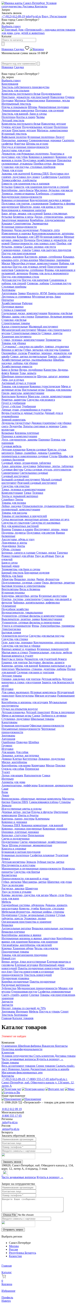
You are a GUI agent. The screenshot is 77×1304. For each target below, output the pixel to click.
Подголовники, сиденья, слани (21, 582)
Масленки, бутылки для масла (53, 190)
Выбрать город (11, 26)
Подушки (7, 100)
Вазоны (6, 529)
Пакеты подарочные (43, 981)
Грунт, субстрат (11, 406)
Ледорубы (15, 426)
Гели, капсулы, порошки (17, 642)
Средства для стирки (14, 639)
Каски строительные (14, 326)
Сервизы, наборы (38, 283)
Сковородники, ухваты (16, 250)
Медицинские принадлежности (37, 988)
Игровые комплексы (43, 692)
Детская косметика (13, 861)
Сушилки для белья (13, 319)
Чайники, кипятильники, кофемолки (36, 602)
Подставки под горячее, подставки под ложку (35, 175)
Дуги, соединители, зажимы (19, 439)
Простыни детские (24, 130)
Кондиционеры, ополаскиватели (54, 642)
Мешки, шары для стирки (17, 316)
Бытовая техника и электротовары (23, 585)
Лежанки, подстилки (51, 758)
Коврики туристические (45, 386)
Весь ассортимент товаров (18, 1065)
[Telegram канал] (33, 1089)
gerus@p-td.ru (10, 1129)
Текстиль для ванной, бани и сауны (24, 113)
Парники (44, 439)
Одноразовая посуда (24, 991)
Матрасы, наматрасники (52, 130)
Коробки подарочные (15, 981)
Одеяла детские (11, 127)
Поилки (60, 765)
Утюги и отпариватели (16, 625)
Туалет (5, 772)
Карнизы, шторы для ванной (19, 665)
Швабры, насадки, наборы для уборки (33, 361)
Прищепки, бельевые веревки (54, 316)
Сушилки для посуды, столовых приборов (28, 166)
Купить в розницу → (50, 1059)
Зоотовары (8, 735)
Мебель (6, 901)
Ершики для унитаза (14, 662)
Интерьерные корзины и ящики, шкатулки (28, 938)
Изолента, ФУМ (37, 293)
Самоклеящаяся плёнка (43, 802)
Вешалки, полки (24, 579)
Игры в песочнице (63, 712)
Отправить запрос (13, 1229)
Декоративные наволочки (17, 110)
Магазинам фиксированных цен (22, 1072)
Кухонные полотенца (41, 137)
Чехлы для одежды (46, 948)
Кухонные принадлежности (19, 226)
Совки (46, 775)
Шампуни (31, 888)
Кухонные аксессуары (53, 595)
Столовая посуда (60, 283)
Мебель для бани (12, 575)
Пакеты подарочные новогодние (39, 968)
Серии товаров (46, 1065)
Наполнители (32, 775)
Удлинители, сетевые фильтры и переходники (30, 622)
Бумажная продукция (15, 725)
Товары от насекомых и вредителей (24, 516)
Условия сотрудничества (17, 1055)
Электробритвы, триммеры (57, 625)
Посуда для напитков (35, 280)
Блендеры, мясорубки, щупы (19, 595)
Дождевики (8, 546)
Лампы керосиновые (61, 293)
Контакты (41, 6)
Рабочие (27, 303)
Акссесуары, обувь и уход (17, 539)
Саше (4, 788)
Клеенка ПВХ (40, 173)
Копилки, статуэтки (14, 835)
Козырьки (7, 432)
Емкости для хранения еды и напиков (25, 183)
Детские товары (11, 675)
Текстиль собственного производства (25, 87)
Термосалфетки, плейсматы (19, 180)
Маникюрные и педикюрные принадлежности (31, 868)
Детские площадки (13, 449)
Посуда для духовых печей (30, 266)
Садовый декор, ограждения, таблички (26, 462)
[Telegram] (1, 1173)
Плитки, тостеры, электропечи (21, 599)
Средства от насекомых (45, 522)
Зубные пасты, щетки (50, 861)
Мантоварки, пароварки (54, 260)
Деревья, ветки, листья (15, 812)
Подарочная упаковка (15, 978)
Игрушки (7, 689)
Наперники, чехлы (58, 100)
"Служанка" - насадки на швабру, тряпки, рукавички (35, 346)
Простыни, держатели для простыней (25, 97)
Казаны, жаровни (12, 256)
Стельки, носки (46, 552)
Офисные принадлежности (47, 725)
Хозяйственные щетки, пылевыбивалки (26, 359)
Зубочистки (8, 988)
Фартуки (19, 143)
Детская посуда (11, 280)
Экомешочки (40, 223)
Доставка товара (65, 1055)
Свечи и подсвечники (15, 838)
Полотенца (8, 117)
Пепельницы (36, 835)
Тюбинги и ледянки (54, 715)
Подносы (30, 240)
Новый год (8, 958)
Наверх (6, 1300)
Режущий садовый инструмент (37, 482)
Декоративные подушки (53, 107)
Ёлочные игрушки (26, 965)
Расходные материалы (15, 984)
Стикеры (65, 802)
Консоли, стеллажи (52, 908)
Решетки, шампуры (13, 399)
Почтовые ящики (12, 306)
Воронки (7, 230)
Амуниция (8, 738)
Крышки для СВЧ (28, 236)
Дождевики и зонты (14, 542)
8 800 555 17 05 (11, 1115)
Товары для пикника (58, 389)
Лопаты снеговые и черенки (41, 426)
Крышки (7, 223)
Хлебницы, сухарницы (50, 193)
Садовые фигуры (12, 469)
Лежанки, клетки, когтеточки (20, 755)
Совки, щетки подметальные (28, 356)
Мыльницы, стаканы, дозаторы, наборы (41, 669)
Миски (5, 263)
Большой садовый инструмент (20, 479)
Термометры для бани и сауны (20, 569)
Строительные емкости (26, 333)
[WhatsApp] (2, 1173)
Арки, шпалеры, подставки (18, 466)
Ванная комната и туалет (17, 655)
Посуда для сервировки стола (20, 276)
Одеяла (69, 97)
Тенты (19, 499)
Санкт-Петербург (34, 3)
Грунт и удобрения (13, 403)
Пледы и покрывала (14, 107)
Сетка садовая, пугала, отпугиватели (47, 469)
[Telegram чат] (11, 1089)
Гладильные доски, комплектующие (24, 313)
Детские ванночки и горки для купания (36, 680)
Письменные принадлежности (20, 728)
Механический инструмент (18, 329)
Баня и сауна (9, 562)
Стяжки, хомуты (51, 333)
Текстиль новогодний (38, 974)
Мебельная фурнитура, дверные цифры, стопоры (32, 911)
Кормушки (38, 765)
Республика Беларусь (22, 1252)
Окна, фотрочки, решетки (58, 582)
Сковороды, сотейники (29, 270)
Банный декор (10, 565)
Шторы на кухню (37, 143)
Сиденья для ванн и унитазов (35, 672)
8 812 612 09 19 (11, 1109)
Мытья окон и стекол (14, 652)
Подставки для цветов (41, 532)
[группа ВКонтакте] (10, 1092)
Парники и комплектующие (19, 436)
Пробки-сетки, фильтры (48, 163)
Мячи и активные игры (16, 715)
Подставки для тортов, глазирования (24, 203)
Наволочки (57, 97)
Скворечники (10, 472)
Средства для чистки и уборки (20, 645)
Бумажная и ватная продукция (20, 851)
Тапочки (62, 552)
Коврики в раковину (42, 156)
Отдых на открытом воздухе (19, 708)
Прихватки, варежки (14, 140)
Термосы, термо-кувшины (18, 193)
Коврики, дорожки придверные (21, 828)
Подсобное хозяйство (15, 609)
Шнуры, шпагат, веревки (53, 376)
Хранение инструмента (16, 336)
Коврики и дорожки (14, 822)
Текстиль (7, 1014)
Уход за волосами (12, 885)
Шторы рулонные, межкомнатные (30, 845)
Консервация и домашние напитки (23, 210)
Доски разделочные (26, 230)
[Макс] (70, 1089)
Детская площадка (13, 712)
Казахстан (15, 1256)
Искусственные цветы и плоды (21, 808)
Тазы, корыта (27, 373)
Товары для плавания (15, 386)
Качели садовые (36, 449)
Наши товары (10, 1062)
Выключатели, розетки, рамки (20, 619)
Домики (6, 758)
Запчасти (7, 1001)
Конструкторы (24, 695)
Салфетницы (49, 176)
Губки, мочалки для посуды (40, 349)
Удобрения (29, 406)
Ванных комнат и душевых (18, 649)
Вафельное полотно (14, 137)
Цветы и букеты (28, 815)
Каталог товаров (22, 1018)
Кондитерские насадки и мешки (50, 200)
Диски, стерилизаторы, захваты (54, 216)
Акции (25, 1069)
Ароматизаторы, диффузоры (19, 785)
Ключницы (42, 818)
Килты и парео (25, 117)
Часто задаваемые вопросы (19, 1059)
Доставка (28, 6)
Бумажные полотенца (15, 855)
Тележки (37, 492)
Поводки (22, 742)
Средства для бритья (27, 871)
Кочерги (21, 396)
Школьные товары (42, 718)
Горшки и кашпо (22, 529)
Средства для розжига (41, 399)
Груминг (7, 745)
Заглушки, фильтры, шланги (46, 662)
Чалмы (40, 117)
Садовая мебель (11, 446)
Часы (4, 845)
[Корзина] (37, 49)
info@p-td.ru (33, 16)
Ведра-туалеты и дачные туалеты (22, 413)
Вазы (4, 792)
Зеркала (6, 805)
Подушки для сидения (49, 110)
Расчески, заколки (12, 888)
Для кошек (8, 752)
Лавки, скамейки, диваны (31, 452)
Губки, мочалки (11, 881)
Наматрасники (36, 100)
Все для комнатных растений (20, 526)
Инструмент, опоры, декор (51, 529)
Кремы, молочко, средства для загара (25, 895)
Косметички (9, 875)
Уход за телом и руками (16, 891)
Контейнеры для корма (16, 765)
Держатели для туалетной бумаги (45, 659)
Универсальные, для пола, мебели (50, 652)
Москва (14, 1246)
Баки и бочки (10, 369)
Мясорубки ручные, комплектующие (34, 263)
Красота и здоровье (13, 848)
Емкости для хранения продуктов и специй (41, 186)
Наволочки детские (53, 123)
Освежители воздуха (14, 635)
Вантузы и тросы (12, 659)
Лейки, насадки (11, 506)
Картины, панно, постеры (18, 818)
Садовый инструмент (15, 476)
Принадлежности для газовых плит (33, 243)
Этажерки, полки (35, 918)
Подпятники (9, 915)
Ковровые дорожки (55, 828)
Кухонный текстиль (14, 133)
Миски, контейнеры (14, 762)
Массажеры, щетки (34, 881)
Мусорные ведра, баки (46, 296)
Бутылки (7, 186)
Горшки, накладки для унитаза (21, 679)
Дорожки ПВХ (11, 825)
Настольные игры (33, 389)
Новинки (7, 49)
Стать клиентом (44, 1055)
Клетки (17, 758)
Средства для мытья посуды (46, 635)
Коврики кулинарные (15, 200)
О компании (9, 1045)
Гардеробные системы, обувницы (22, 905)
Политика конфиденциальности (21, 1049)
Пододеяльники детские (37, 127)
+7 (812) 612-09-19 (13, 16)
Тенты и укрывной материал (19, 496)
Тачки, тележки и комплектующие (23, 489)
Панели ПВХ (19, 802)
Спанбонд (7, 499)
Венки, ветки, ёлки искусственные (23, 961)
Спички (34, 994)
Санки (36, 715)
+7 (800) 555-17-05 (38, 1079)
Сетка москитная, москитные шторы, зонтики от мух (35, 519)
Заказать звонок (12, 1161)
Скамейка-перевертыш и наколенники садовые (31, 454)
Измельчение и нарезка (16, 233)
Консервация (9, 83)
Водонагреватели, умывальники (22, 612)
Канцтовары (9, 722)
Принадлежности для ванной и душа (25, 878)
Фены (35, 625)
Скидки (19, 49)
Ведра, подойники (31, 369)
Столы (53, 456)
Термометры (53, 339)
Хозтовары (8, 290)
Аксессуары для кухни (15, 150)
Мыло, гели (56, 895)
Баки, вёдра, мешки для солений (22, 213)
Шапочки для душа (59, 881)
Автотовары (9, 293)
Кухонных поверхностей (53, 649)
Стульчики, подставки (15, 718)
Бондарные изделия (36, 572)
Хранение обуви (23, 948)
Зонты (21, 546)
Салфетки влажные (42, 855)
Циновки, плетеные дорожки (20, 831)
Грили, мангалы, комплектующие (22, 393)
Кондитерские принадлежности (21, 196)
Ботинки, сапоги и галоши (18, 552)
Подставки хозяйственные (39, 160)
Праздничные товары (15, 951)
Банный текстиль (12, 572)
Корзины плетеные (27, 432)
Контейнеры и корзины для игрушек (24, 702)
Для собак (22, 752)
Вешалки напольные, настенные (52, 928)
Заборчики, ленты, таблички (55, 466)
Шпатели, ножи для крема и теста (41, 206)
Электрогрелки (11, 629)
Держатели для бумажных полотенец (25, 153)
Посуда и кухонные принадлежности (25, 147)
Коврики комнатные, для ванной (42, 825)
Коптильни (8, 396)
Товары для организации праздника (24, 955)
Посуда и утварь (49, 1011)
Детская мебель (51, 679)
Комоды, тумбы (29, 908)
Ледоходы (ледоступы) (15, 423)
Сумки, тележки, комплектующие (23, 339)
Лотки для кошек (12, 775)
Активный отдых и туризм (18, 383)
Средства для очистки (15, 486)
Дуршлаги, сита (49, 230)
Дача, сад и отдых (12, 379)
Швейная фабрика (30, 1045)
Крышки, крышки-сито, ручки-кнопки (38, 258)
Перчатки (7, 299)
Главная (6, 1018)
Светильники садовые (34, 472)
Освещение (8, 605)
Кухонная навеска (51, 236)
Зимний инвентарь (13, 419)
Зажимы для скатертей (15, 173)
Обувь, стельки (11, 549)
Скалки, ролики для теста (39, 246)
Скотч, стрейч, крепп (14, 994)
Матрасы (20, 100)
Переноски (32, 768)
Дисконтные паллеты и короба (49, 1069)
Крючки (6, 948)
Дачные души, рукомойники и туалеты (26, 409)
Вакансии (48, 1045)
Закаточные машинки (15, 220)
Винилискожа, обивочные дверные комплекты (31, 798)
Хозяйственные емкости (16, 366)
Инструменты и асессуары (18, 865)
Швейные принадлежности (18, 376)
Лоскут (59, 137)
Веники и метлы (12, 349)
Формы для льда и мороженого (49, 273)
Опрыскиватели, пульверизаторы (43, 506)
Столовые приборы (13, 286)
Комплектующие (12, 492)
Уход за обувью (44, 556)
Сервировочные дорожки (45, 140)
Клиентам (7, 1052)
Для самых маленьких (15, 692)
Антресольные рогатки (16, 928)
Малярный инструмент (43, 326)
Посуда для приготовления (18, 253)
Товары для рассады (14, 512)
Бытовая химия (11, 632)
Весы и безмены (29, 589)
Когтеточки (30, 758)
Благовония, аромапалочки (55, 785)
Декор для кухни (12, 170)
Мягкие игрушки (45, 695)
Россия (13, 1249)
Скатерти (64, 176)
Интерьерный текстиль (16, 103)
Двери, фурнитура (47, 579)
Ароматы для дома (13, 782)
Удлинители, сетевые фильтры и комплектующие (32, 615)
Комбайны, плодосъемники (47, 220)
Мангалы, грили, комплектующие (49, 396)
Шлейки (33, 742)
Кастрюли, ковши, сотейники (43, 256)
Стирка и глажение (13, 309)
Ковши (14, 373)
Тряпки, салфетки (59, 356)
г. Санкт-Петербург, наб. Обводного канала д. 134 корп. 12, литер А (37, 1082)
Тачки (27, 492)
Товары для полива (13, 502)
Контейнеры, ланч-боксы (17, 190)
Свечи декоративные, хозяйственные (43, 841)
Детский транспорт (38, 712)
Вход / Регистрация (54, 16)
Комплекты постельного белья (20, 93)
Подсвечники (10, 841)
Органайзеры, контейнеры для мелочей (26, 945)
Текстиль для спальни (15, 90)
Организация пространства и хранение (26, 921)
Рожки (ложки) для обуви (17, 556)
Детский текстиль (12, 120)
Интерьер (7, 778)
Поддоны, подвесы (13, 532)
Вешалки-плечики (13, 931)
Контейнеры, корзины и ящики (21, 935)
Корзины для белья (60, 313)
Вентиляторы (10, 589)
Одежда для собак (12, 768)
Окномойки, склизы (14, 353)
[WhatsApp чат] (54, 1089)
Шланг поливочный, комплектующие (37, 507)
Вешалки (7, 925)
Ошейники (8, 742)
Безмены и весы (23, 216)
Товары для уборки (13, 343)
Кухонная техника (13, 592)
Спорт (65, 1011)
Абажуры (7, 579)
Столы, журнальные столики (36, 915)
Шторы (32, 107)
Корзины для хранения (43, 941)
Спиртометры (22, 223)
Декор (5, 795)
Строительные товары (15, 323)
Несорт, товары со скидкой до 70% (23, 1008)
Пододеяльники (51, 93)
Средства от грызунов (15, 522)
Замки (22, 293)
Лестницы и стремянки (16, 296)
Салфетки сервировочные (54, 991)
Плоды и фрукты (42, 812)
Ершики (64, 349)
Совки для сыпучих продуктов (51, 250)
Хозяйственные (11, 303)
